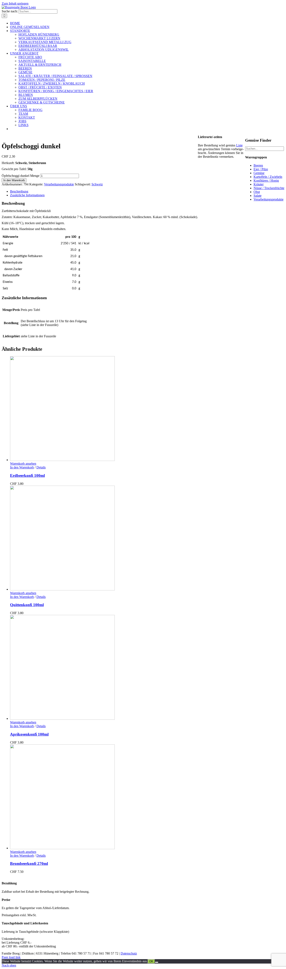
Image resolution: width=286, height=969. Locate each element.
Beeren (258, 165)
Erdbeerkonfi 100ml (27, 475)
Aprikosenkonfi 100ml (29, 734)
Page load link (11, 957)
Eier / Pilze (261, 169)
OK (151, 961)
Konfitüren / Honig (266, 180)
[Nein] (156, 962)
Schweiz (97, 184)
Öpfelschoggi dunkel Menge (20, 175)
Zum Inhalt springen (15, 3)
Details (41, 467)
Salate (258, 195)
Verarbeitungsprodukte (59, 184)
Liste (239, 145)
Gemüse (259, 173)
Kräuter (259, 184)
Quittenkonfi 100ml (27, 605)
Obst (257, 192)
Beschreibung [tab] (19, 191)
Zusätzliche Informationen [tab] (27, 195)
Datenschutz (129, 953)
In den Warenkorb (14, 180)
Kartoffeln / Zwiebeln (268, 177)
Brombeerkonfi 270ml (29, 863)
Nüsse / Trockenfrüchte (269, 188)
